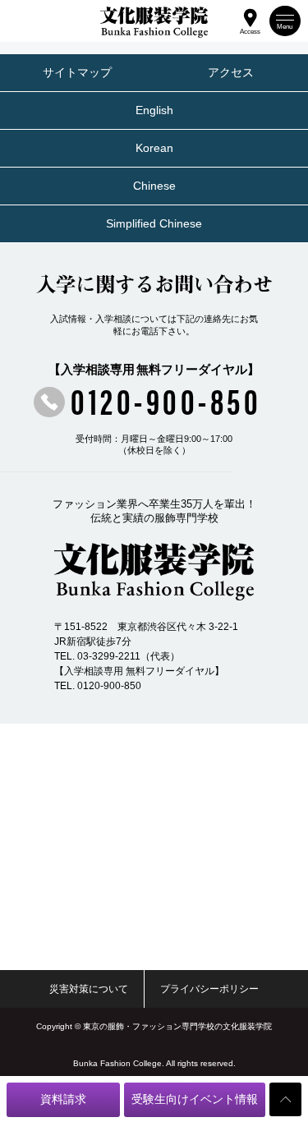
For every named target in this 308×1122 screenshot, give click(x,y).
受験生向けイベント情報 (194, 1099)
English (154, 110)
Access (250, 30)
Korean (154, 148)
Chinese (154, 186)
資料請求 (63, 1099)
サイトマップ (77, 73)
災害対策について (88, 989)
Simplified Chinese (154, 224)
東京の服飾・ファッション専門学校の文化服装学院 (177, 1026)
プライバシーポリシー (209, 989)
